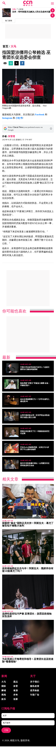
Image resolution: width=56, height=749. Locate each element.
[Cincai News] (28, 5)
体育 (15, 686)
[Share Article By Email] (5, 64)
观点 (15, 682)
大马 (14, 9)
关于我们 (34, 682)
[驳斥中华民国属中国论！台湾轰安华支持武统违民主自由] (11, 464)
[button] (51, 128)
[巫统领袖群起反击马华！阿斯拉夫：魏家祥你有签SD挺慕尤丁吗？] (28, 546)
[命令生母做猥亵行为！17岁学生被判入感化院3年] (11, 400)
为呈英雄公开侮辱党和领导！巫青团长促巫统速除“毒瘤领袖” (27, 660)
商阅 (3, 695)
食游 (15, 690)
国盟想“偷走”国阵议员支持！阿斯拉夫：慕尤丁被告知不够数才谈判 (28, 524)
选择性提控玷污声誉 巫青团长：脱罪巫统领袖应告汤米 (27, 615)
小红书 (19, 118)
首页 (5, 46)
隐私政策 (34, 686)
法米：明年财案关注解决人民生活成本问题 (31, 12)
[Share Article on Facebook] (22, 64)
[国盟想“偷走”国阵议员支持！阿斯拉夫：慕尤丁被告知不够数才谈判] (28, 501)
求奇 (15, 695)
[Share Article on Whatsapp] (11, 64)
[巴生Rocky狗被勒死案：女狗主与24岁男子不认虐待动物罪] (11, 448)
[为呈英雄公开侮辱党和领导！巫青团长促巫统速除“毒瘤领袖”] (28, 637)
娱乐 (3, 699)
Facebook (39, 114)
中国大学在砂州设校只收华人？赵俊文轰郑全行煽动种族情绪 (35, 368)
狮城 (3, 690)
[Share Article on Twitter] (16, 64)
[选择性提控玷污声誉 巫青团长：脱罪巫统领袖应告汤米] (28, 592)
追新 (15, 699)
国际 (3, 686)
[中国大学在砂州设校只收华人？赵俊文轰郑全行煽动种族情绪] (11, 368)
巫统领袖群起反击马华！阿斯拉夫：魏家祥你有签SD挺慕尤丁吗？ (27, 569)
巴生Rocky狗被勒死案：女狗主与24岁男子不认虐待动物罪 (34, 448)
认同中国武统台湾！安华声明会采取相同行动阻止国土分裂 (35, 416)
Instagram (7, 118)
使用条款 (34, 690)
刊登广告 (34, 695)
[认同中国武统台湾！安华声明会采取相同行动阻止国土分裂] (11, 416)
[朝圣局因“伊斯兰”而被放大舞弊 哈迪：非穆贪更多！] (11, 384)
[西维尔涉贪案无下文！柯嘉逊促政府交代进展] (11, 432)
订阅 (6, 730)
